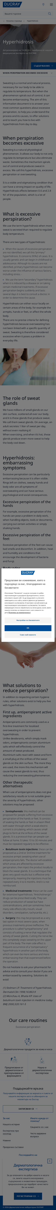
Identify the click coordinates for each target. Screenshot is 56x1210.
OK (28, 628)
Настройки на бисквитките (28, 620)
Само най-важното (28, 635)
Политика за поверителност (19, 612)
